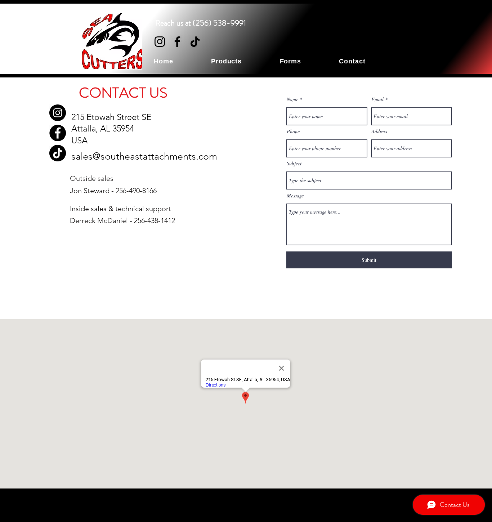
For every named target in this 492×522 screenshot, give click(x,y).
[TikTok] (195, 42)
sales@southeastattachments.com (144, 156)
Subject (294, 163)
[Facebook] (177, 42)
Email (377, 99)
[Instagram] (160, 42)
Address (379, 131)
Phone (293, 131)
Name (292, 99)
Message (295, 195)
